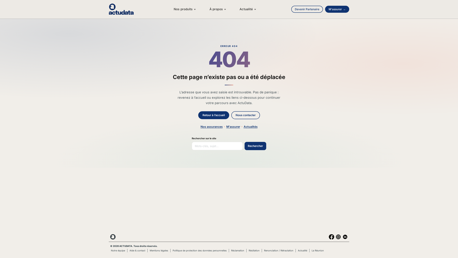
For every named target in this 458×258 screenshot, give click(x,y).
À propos (216, 9)
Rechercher (255, 146)
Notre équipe (118, 250)
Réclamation (237, 250)
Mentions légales (159, 250)
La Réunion (318, 250)
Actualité (246, 9)
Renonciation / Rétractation (278, 250)
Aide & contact (137, 250)
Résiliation (254, 250)
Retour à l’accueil (214, 115)
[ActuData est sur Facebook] (331, 237)
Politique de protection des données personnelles (200, 250)
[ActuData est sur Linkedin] (345, 237)
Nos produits (183, 9)
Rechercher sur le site (204, 138)
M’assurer (233, 126)
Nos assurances (212, 126)
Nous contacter (246, 115)
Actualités (251, 126)
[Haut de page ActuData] (113, 237)
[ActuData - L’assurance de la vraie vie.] (125, 9)
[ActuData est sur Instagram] (338, 237)
